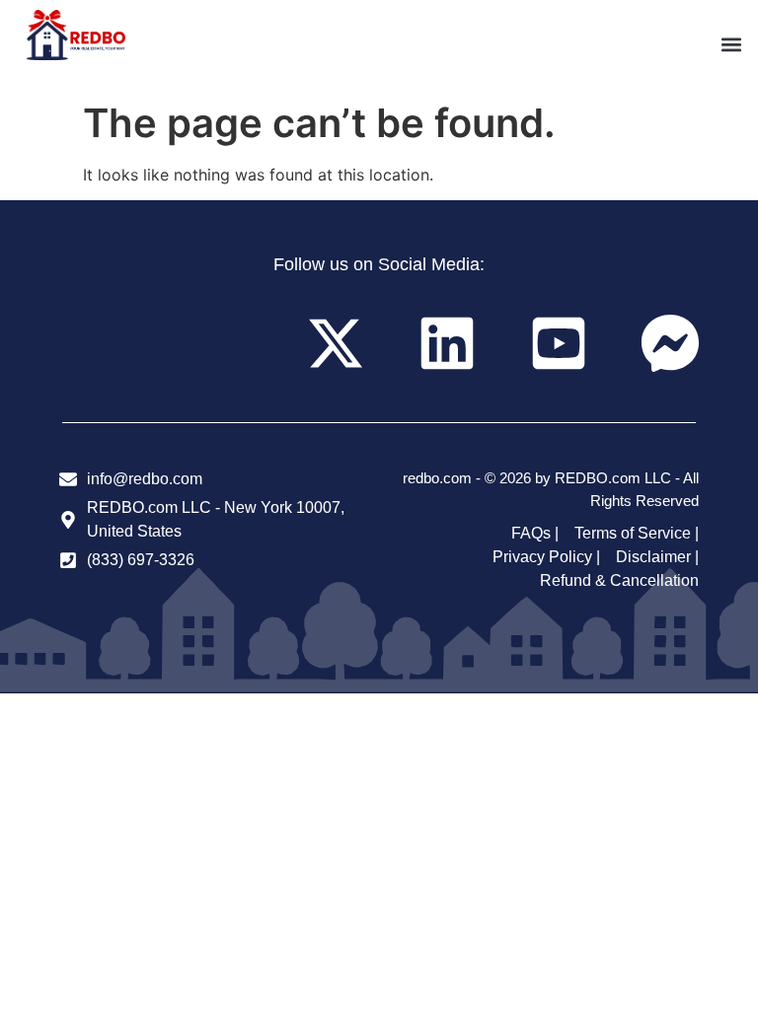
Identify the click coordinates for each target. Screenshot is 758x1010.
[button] (732, 45)
